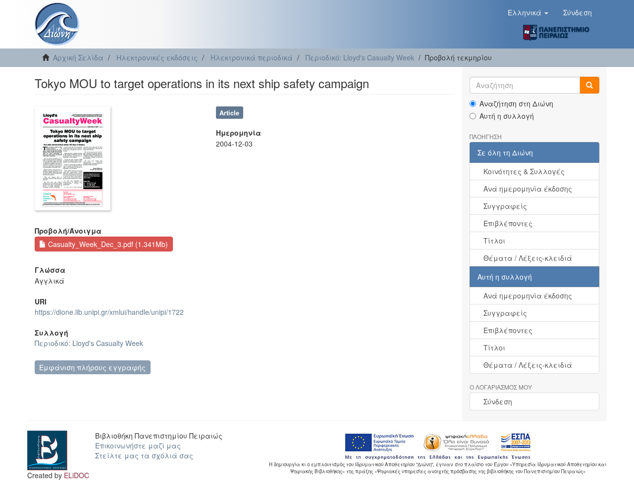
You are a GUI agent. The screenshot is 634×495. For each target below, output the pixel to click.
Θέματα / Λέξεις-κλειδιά (527, 258)
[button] (528, 12)
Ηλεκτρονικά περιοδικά (252, 57)
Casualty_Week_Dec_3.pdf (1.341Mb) (107, 244)
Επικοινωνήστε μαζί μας (138, 445)
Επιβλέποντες (507, 223)
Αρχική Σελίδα (78, 57)
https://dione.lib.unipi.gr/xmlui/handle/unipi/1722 (109, 312)
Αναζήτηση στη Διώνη (516, 103)
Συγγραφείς (505, 206)
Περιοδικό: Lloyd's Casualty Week (360, 57)
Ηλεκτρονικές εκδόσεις (157, 57)
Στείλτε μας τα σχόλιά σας (144, 455)
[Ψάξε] (589, 85)
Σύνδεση (497, 401)
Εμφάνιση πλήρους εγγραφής (92, 367)
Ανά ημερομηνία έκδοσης (527, 189)
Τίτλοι (494, 241)
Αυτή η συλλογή (506, 116)
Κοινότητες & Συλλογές (524, 171)
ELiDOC (76, 475)
